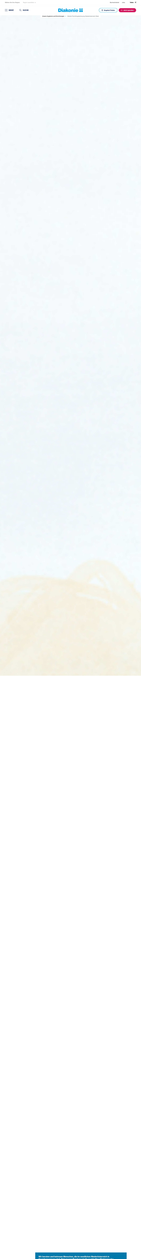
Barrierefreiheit (114, 2)
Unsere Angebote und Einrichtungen (53, 16)
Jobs (123, 2)
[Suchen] (20, 10)
